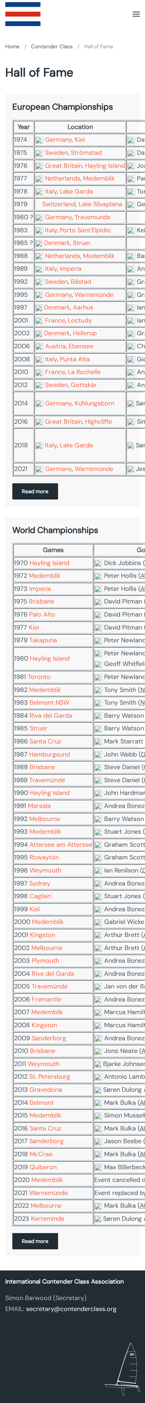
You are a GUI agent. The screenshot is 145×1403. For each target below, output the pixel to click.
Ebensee (81, 346)
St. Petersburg (49, 1076)
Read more (35, 491)
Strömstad (86, 152)
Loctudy (80, 320)
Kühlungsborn (94, 403)
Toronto (39, 677)
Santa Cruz (45, 741)
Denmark (57, 243)
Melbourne (44, 819)
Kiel (80, 139)
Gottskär (84, 385)
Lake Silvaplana (100, 204)
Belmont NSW (49, 702)
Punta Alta (75, 359)
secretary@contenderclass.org (71, 1309)
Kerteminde (47, 1218)
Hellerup (85, 333)
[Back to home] (22, 14)
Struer (82, 243)
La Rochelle (84, 372)
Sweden (56, 152)
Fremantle (46, 999)
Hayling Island (105, 165)
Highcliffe (98, 421)
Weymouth (45, 870)
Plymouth (45, 960)
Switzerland (59, 204)
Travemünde (47, 780)
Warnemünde (94, 294)
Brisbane (41, 601)
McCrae (41, 1154)
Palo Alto (42, 614)
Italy (51, 191)
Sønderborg (49, 1038)
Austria (55, 346)
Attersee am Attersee (61, 844)
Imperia (71, 268)
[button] (136, 14)
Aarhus (83, 307)
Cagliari (40, 896)
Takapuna (43, 640)
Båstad (81, 281)
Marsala (39, 806)
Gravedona (46, 1089)
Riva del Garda (51, 715)
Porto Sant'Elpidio (85, 230)
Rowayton (44, 857)
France (55, 320)
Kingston (42, 935)
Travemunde (93, 217)
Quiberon (43, 1167)
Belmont (42, 1102)
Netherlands (62, 178)
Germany (58, 139)
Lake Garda (76, 191)
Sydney (39, 883)
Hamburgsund (49, 754)
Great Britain (63, 165)
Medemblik (99, 178)
